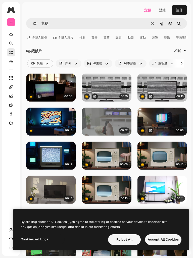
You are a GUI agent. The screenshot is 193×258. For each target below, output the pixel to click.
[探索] (11, 61)
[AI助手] (11, 123)
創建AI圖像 (39, 38)
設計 (119, 38)
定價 (147, 10)
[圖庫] (11, 52)
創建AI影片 (66, 38)
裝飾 (155, 38)
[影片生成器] (11, 105)
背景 (94, 38)
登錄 (162, 10)
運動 (143, 38)
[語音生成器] (11, 114)
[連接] (11, 230)
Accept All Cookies (163, 239)
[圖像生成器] (11, 96)
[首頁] (11, 34)
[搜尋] (11, 43)
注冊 (179, 10)
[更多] (11, 248)
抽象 (82, 38)
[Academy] (11, 239)
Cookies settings (34, 239)
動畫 (131, 38)
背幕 (107, 38)
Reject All (124, 239)
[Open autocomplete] (33, 23)
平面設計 (182, 38)
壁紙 (167, 38)
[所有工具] (11, 78)
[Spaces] (11, 87)
